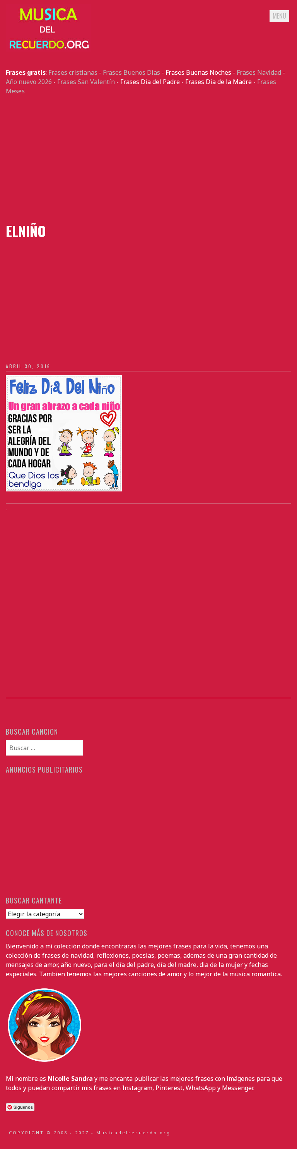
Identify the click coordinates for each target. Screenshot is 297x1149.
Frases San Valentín (86, 81)
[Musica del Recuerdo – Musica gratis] (48, 49)
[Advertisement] (148, 159)
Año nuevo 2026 (29, 81)
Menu (279, 16)
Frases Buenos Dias (131, 72)
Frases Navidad (259, 72)
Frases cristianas (72, 72)
